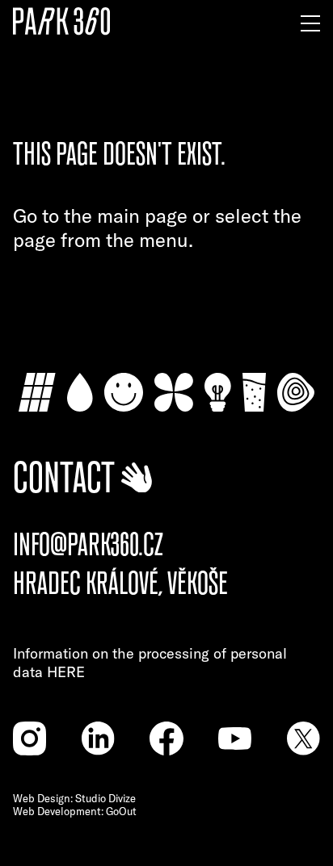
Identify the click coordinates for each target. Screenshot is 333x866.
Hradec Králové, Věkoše (120, 584)
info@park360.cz (88, 545)
